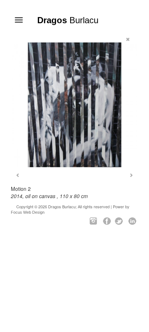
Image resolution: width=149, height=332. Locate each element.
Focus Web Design (27, 212)
